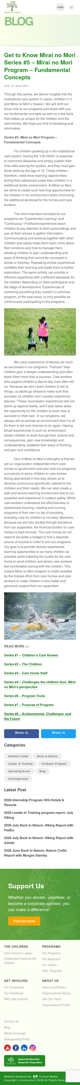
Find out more (24, 921)
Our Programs (51, 953)
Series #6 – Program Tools (24, 695)
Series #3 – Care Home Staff (25, 673)
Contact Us (11, 1021)
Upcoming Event (19, 771)
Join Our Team (51, 999)
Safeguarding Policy (17, 1039)
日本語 (60, 7)
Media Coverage (15, 1033)
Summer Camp (18, 756)
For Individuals (13, 993)
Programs (51, 946)
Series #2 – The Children (23, 664)
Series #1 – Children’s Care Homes (31, 655)
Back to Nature (47, 756)
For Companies (14, 987)
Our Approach (51, 959)
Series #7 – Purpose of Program (29, 704)
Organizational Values (56, 993)
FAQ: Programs (52, 971)
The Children (16, 946)
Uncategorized (18, 778)
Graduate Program (54, 763)
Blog (42, 771)
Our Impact (49, 965)
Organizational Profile (56, 1005)
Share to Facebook (21, 734)
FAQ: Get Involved (16, 999)
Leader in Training (20, 763)
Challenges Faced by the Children (20, 960)
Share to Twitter (58, 734)
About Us (50, 981)
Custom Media (48, 1076)
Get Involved (16, 981)
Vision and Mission (54, 987)
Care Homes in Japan (18, 953)
